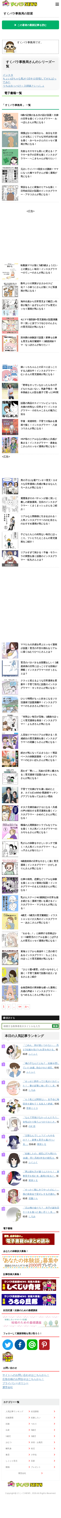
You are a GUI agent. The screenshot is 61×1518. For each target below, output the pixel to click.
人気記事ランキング (14, 1411)
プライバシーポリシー (15, 1383)
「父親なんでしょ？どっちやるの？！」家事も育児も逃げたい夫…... (39, 1140)
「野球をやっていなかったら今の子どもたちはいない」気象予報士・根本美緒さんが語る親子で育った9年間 (39, 389)
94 (20, 1006)
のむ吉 (32, 1126)
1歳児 (8, 1436)
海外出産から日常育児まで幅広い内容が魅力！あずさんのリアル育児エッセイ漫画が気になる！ (39, 305)
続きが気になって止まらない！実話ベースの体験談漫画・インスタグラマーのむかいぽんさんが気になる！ (39, 756)
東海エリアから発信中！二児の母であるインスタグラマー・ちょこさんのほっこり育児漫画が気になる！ (39, 955)
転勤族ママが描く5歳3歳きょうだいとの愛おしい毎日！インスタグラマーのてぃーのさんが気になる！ (39, 269)
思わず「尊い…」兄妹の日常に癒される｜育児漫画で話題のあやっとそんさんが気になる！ (40, 774)
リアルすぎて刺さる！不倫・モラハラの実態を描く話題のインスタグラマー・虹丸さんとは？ (39, 556)
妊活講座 (35, 1411)
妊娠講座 (10, 1417)
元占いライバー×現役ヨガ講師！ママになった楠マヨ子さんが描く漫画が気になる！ (39, 173)
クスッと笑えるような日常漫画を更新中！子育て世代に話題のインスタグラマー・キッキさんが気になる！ (39, 684)
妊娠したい (36, 1417)
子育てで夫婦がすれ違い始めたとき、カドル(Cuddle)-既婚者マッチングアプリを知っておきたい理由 (39, 793)
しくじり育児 (11, 1461)
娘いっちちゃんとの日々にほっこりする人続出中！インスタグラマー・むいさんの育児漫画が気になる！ (39, 370)
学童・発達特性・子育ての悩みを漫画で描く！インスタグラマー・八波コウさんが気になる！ (39, 425)
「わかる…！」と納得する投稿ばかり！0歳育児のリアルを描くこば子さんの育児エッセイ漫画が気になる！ (39, 937)
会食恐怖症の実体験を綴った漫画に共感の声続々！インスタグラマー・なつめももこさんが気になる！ (39, 991)
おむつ (9, 1442)
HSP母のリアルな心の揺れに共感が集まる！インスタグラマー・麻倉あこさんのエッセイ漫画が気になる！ (39, 443)
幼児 (33, 1448)
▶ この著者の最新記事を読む (30, 25)
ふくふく (33, 1053)
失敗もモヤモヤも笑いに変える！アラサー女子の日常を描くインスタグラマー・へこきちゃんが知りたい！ (39, 155)
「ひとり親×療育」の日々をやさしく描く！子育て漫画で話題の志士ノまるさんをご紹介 (39, 973)
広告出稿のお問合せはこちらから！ (23, 1379)
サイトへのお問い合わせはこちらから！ (25, 1375)
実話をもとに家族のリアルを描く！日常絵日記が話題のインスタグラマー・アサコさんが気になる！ (39, 191)
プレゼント (36, 1467)
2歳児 (33, 1436)
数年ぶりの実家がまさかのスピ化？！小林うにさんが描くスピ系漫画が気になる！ (39, 287)
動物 (8, 1467)
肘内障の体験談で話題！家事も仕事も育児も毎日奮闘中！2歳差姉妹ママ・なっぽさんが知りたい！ (39, 341)
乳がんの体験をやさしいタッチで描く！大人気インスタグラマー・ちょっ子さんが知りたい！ (39, 847)
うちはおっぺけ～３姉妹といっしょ (23, 85)
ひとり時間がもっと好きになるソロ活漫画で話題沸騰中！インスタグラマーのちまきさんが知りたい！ (39, 702)
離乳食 (9, 1448)
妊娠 (8, 1424)
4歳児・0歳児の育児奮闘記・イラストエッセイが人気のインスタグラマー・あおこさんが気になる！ (39, 919)
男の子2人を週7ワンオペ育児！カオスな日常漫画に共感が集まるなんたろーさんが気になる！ (39, 484)
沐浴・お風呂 (37, 1442)
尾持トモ (41, 1144)
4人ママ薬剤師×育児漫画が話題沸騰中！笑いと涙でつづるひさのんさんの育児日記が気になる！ (39, 323)
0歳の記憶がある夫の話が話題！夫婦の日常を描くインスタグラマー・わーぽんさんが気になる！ (39, 119)
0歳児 (33, 1430)
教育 (8, 1454)
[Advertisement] (30, 605)
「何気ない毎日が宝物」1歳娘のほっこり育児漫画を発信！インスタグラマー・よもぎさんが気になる (39, 720)
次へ (27, 1006)
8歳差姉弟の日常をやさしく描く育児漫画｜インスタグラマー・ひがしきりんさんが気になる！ (39, 865)
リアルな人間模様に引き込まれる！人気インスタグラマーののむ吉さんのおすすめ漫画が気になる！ (39, 520)
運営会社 (7, 1387)
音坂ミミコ (32, 1108)
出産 (8, 1430)
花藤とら (33, 1198)
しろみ (32, 1090)
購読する (10, 1017)
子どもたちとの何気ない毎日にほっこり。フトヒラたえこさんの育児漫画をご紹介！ (39, 538)
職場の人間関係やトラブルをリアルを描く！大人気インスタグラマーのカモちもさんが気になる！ (39, 828)
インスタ (8, 75)
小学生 (34, 1454)
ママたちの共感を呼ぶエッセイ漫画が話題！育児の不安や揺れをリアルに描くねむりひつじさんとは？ (39, 648)
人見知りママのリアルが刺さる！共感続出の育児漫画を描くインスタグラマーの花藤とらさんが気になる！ (39, 738)
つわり (34, 1424)
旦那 (33, 1461)
